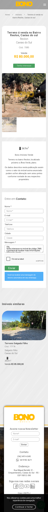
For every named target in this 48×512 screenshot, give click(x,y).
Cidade (8, 233)
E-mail (7, 216)
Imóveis (18, 15)
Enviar (11, 268)
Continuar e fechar (24, 507)
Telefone (8, 225)
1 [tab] (24, 370)
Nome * (8, 207)
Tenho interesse (24, 65)
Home (7, 15)
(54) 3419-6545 (24, 456)
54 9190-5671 (26, 460)
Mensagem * (10, 242)
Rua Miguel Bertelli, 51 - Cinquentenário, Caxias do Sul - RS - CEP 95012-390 (24, 473)
